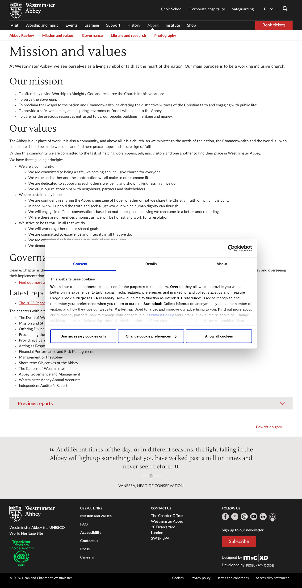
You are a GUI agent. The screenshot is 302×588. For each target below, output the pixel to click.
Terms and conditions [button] (233, 578)
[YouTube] (253, 516)
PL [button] (266, 9)
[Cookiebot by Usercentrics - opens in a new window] (231, 248)
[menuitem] (16, 25)
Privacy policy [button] (200, 578)
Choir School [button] (171, 9)
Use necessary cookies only (83, 336)
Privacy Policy (161, 315)
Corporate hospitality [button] (207, 9)
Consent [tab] (80, 264)
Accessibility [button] (90, 532)
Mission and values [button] (58, 35)
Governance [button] (92, 35)
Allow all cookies (219, 336)
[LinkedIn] (263, 516)
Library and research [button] (128, 35)
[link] (255, 557)
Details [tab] (151, 264)
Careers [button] (87, 557)
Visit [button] (14, 25)
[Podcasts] (272, 517)
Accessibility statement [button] (272, 578)
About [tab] (222, 264)
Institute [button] (173, 25)
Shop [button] (191, 25)
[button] (151, 400)
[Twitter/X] (234, 516)
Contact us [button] (89, 540)
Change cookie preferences (148, 336)
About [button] (153, 25)
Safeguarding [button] (243, 9)
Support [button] (113, 25)
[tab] (151, 403)
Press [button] (85, 548)
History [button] (133, 25)
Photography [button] (165, 35)
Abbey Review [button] (21, 35)
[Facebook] (225, 516)
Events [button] (71, 25)
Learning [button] (91, 25)
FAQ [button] (84, 524)
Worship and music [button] (42, 25)
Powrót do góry (269, 427)
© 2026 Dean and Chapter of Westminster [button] (41, 578)
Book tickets (273, 25)
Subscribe (239, 541)
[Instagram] (244, 516)
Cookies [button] (178, 578)
